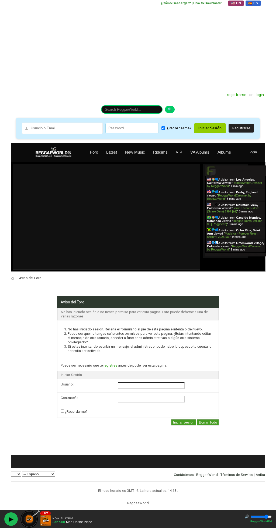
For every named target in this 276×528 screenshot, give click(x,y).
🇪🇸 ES (253, 3)
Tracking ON (250, 254)
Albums (224, 152)
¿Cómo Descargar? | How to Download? (191, 3)
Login (260, 95)
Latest (111, 152)
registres (110, 365)
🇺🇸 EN (236, 3)
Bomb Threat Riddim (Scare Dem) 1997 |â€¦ (233, 210)
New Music (135, 152)
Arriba (260, 475)
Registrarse (236, 95)
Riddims (160, 152)
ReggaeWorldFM (261, 521)
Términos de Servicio (236, 475)
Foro (94, 152)
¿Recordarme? (179, 128)
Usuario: (67, 384)
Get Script (219, 254)
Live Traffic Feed (235, 170)
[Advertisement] (138, 44)
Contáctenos (184, 475)
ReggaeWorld (207, 475)
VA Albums (199, 152)
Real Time (234, 254)
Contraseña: (70, 398)
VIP (179, 152)
